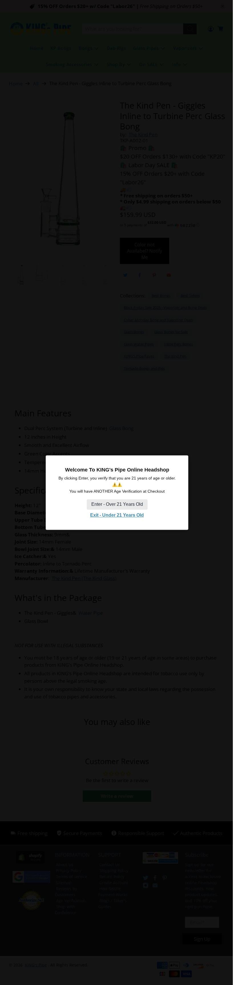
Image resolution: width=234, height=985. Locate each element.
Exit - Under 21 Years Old (117, 515)
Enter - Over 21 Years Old (117, 504)
